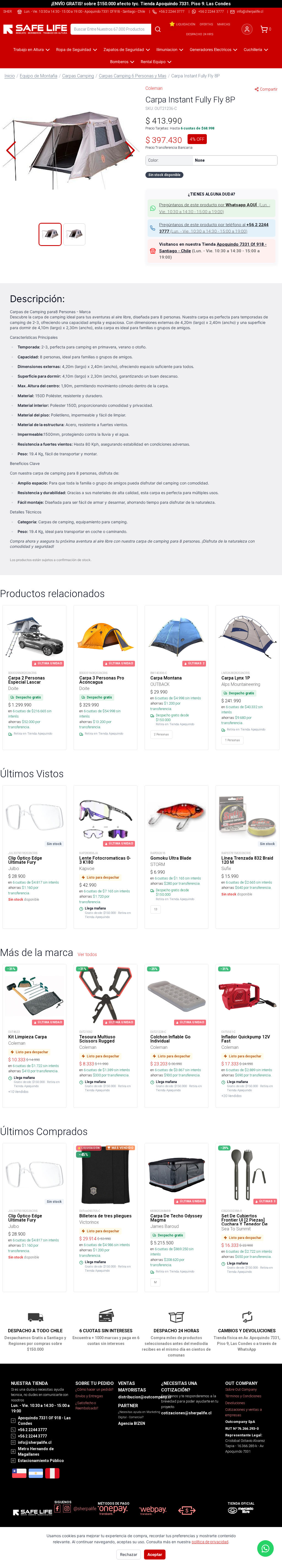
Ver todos (87, 954)
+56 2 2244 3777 (211, 11)
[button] (70, 150)
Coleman (153, 88)
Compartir (269, 89)
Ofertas (206, 24)
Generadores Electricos (210, 49)
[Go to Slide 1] (50, 234)
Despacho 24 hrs (199, 34)
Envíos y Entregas (89, 1396)
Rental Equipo (153, 61)
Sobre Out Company (241, 1389)
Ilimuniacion (166, 49)
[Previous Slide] (11, 150)
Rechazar (128, 1554)
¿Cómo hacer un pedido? (94, 1389)
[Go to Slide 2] (74, 234)
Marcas (223, 24)
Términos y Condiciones (243, 1396)
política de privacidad (210, 1541)
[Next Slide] (130, 150)
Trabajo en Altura (28, 49)
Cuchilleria (253, 49)
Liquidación (185, 24)
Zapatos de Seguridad (124, 49)
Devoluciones (235, 1403)
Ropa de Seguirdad (73, 49)
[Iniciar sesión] (247, 29)
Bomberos (119, 61)
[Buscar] (157, 29)
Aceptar (154, 1554)
